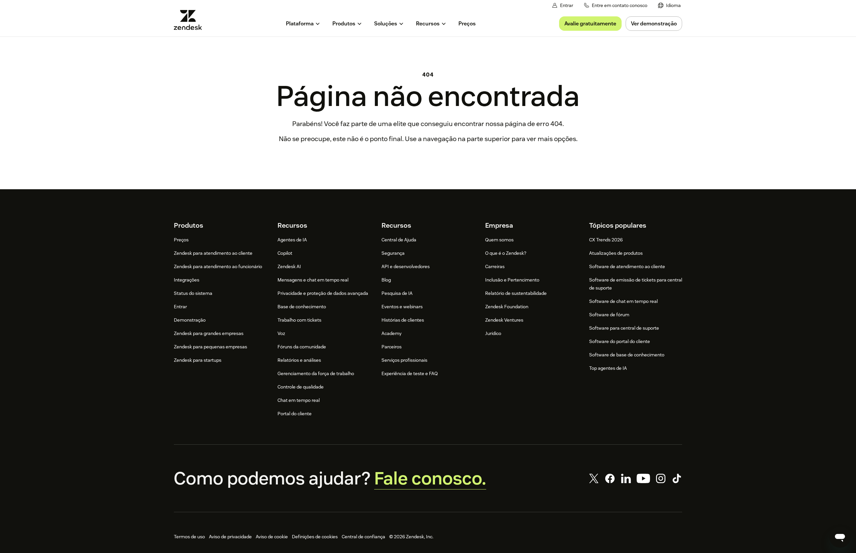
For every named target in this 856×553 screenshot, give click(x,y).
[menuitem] (669, 5)
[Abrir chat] (840, 537)
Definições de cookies (315, 537)
